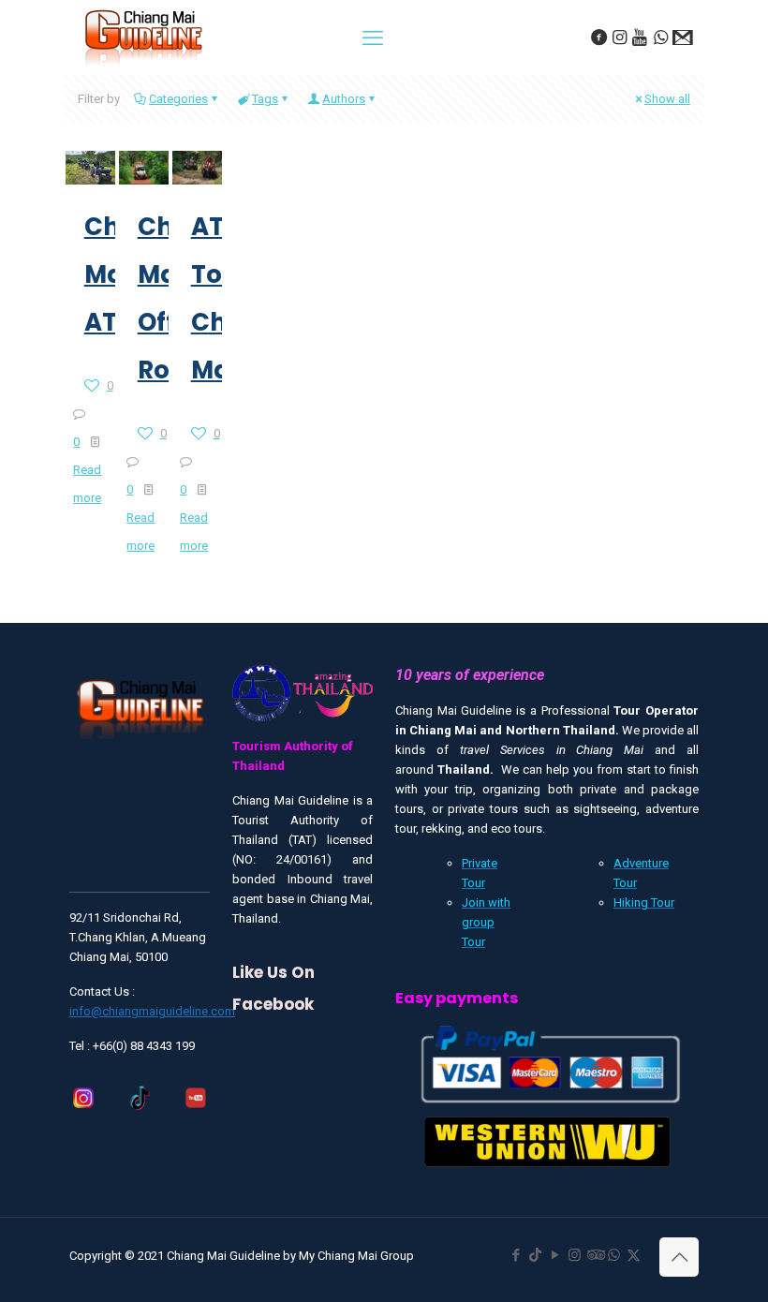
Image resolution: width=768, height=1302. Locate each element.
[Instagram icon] (575, 1255)
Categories (178, 99)
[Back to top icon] (679, 1257)
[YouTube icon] (555, 1255)
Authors (343, 99)
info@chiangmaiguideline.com (152, 1011)
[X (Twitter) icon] (634, 1255)
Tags (265, 99)
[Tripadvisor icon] (594, 1255)
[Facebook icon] (516, 1255)
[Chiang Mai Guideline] (142, 36)
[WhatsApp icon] (614, 1255)
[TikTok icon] (535, 1255)
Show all (667, 99)
